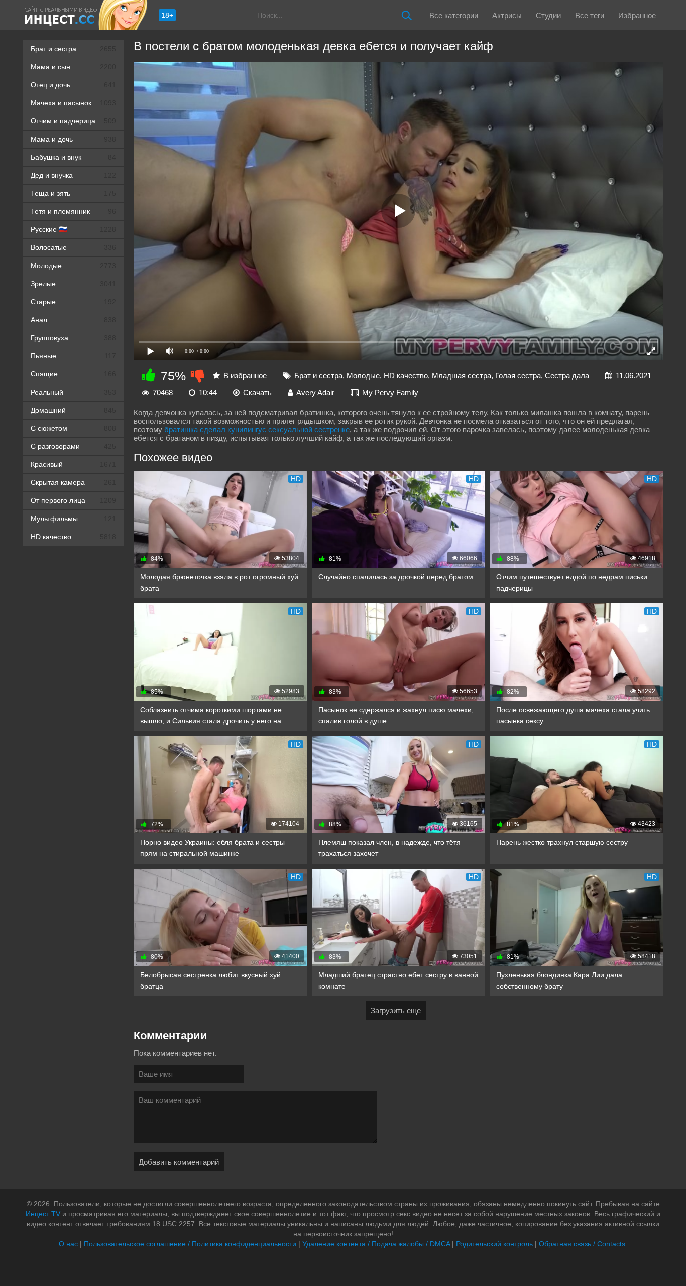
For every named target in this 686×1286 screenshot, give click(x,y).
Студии (548, 15)
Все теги (589, 15)
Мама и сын (73, 67)
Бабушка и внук (73, 157)
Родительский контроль (494, 1244)
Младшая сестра (461, 375)
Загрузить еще (396, 1010)
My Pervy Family (390, 392)
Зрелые (73, 284)
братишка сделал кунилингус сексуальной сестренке (257, 429)
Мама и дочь (73, 139)
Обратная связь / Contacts (582, 1244)
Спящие (73, 374)
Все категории (453, 15)
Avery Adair (315, 392)
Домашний (73, 410)
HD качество (73, 537)
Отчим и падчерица (73, 121)
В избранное (245, 375)
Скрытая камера (73, 482)
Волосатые (73, 247)
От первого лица (73, 500)
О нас (68, 1244)
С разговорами (73, 446)
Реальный (73, 392)
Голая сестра (518, 375)
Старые (73, 302)
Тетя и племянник (73, 211)
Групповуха (73, 338)
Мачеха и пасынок (73, 103)
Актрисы (507, 15)
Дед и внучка (73, 175)
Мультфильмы (73, 519)
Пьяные (73, 356)
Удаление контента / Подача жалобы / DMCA (376, 1244)
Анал (73, 320)
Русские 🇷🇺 (73, 229)
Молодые (73, 266)
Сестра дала (567, 375)
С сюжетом (73, 428)
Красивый (73, 464)
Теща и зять (73, 193)
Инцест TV (43, 1214)
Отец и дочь (73, 85)
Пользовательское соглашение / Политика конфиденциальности (190, 1244)
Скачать (257, 392)
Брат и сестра (73, 49)
